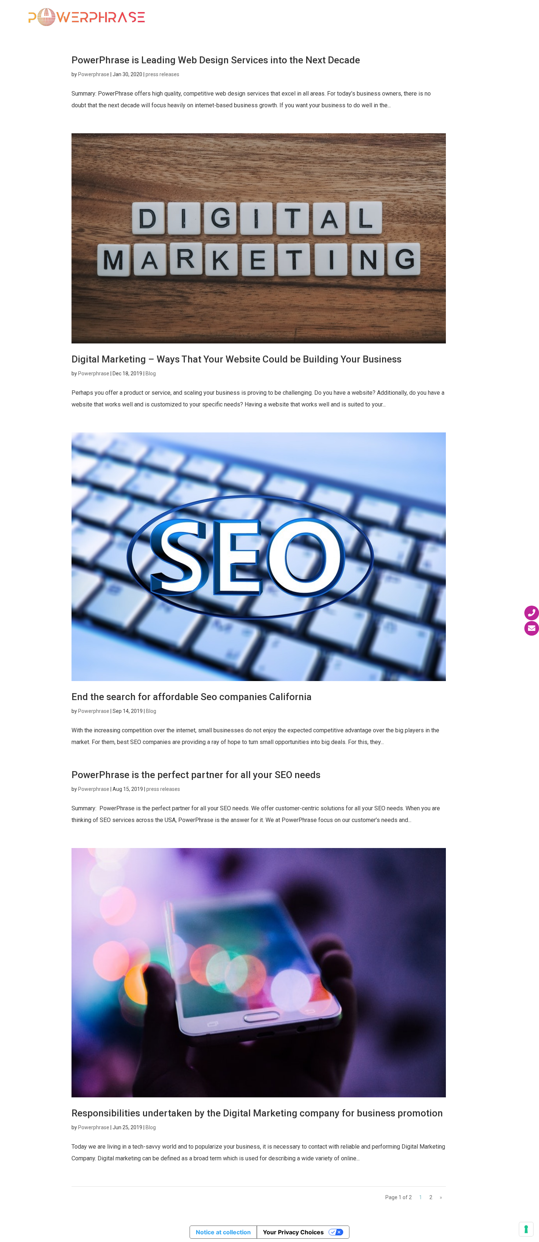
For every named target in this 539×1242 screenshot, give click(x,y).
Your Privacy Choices (293, 1232)
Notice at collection (223, 1232)
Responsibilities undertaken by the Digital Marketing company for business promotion (257, 1113)
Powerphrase (93, 74)
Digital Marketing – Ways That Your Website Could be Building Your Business (237, 359)
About (235, 17)
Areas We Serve (333, 17)
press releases (162, 74)
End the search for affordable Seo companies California (192, 696)
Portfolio (392, 17)
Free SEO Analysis (448, 17)
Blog (151, 373)
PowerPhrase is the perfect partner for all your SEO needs (196, 774)
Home (206, 17)
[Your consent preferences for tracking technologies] (526, 1229)
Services (276, 17)
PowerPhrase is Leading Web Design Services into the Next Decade (216, 60)
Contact (500, 17)
